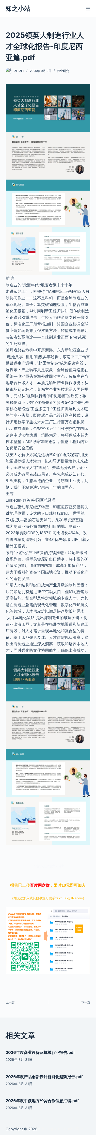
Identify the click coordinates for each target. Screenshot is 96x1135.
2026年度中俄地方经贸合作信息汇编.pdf (42, 1100)
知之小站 (18, 8)
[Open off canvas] (88, 8)
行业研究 (63, 71)
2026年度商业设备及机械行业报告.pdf (40, 1052)
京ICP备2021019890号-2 (62, 1129)
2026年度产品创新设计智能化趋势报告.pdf (44, 1076)
